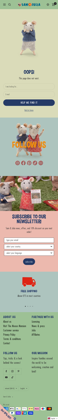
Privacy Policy (9, 335)
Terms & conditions (12, 339)
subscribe (29, 261)
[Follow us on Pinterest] (18, 371)
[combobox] (28, 246)
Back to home (29, 110)
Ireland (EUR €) (9, 388)
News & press (38, 326)
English (22, 388)
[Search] (9, 4)
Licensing (36, 322)
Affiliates (36, 335)
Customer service (11, 330)
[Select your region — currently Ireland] (48, 4)
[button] (52, 418)
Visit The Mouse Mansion (14, 326)
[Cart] (53, 4)
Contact (6, 343)
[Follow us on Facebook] (6, 371)
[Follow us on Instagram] (12, 371)
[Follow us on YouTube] (6, 377)
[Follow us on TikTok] (12, 377)
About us (7, 322)
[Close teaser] (14, 418)
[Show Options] (51, 246)
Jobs (34, 330)
